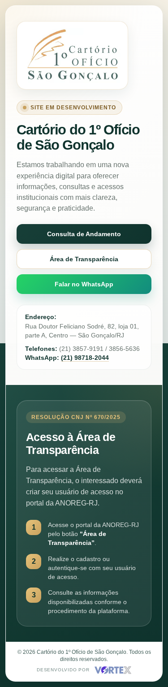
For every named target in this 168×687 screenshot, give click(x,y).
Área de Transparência (84, 259)
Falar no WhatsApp (84, 284)
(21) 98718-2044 (85, 357)
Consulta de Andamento (84, 234)
